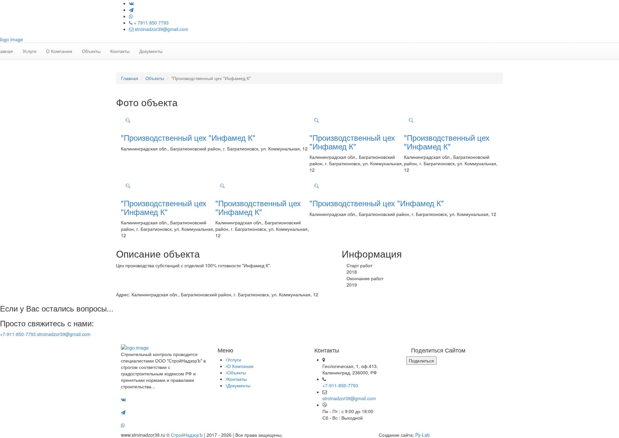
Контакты (120, 51)
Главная (129, 78)
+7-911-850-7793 (18, 334)
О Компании (59, 51)
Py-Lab (422, 435)
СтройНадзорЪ (187, 435)
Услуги (29, 51)
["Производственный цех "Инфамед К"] (128, 120)
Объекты (91, 51)
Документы (150, 51)
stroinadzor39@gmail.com (160, 29)
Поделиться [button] (421, 360)
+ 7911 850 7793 (151, 22)
